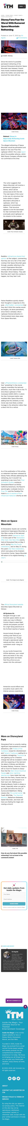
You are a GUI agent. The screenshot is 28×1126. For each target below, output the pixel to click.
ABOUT (5, 1086)
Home (2, 15)
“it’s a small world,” (16, 793)
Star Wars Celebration (16, 549)
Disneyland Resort (7, 16)
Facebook (14, 1078)
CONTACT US (7, 1090)
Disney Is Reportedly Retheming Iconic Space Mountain (13, 139)
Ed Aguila (15, 952)
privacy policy (10, 1106)
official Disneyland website (13, 604)
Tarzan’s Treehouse (11, 753)
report (23, 152)
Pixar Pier (4, 491)
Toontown (20, 755)
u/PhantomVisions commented (15, 383)
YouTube (9, 1078)
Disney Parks (18, 15)
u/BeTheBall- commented (14, 305)
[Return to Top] (25, 1007)
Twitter (18, 1078)
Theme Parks (9, 15)
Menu (21, 6)
